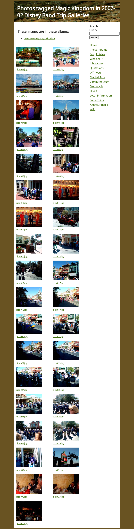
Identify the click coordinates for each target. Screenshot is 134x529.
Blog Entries (97, 54)
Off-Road (95, 72)
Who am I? (96, 59)
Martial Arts (97, 77)
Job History (96, 63)
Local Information (101, 95)
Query (93, 30)
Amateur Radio (99, 105)
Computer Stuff (99, 82)
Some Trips (97, 100)
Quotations (97, 68)
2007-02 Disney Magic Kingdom (39, 38)
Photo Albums (98, 49)
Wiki (92, 109)
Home (93, 45)
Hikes (93, 91)
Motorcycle (96, 86)
